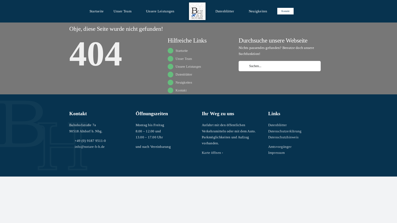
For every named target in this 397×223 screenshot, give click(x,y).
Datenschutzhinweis (283, 137)
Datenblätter (184, 74)
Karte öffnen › (212, 153)
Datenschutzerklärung (285, 131)
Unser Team (184, 58)
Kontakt (181, 90)
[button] (285, 11)
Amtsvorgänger (280, 147)
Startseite (182, 50)
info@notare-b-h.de (90, 147)
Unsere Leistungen (188, 66)
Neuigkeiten (184, 82)
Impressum (276, 153)
